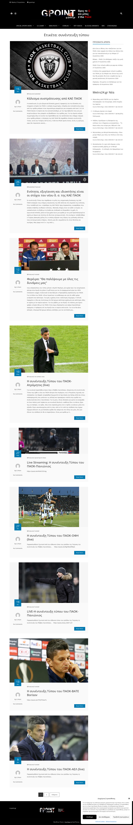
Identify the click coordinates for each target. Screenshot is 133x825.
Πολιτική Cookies (100, 821)
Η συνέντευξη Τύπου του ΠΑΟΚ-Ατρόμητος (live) (49, 383)
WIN (103, 26)
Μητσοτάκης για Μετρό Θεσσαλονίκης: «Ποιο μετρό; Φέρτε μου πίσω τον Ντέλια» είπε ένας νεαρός (108, 134)
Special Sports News (24, 26)
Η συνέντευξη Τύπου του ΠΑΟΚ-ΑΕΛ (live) (55, 769)
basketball (37, 94)
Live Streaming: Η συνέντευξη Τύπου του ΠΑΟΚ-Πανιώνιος (55, 464)
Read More (79, 129)
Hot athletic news (39, 376)
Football (36, 274)
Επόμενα (54, 795)
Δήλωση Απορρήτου (111, 821)
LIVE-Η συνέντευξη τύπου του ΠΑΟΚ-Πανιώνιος (52, 613)
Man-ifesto (53, 26)
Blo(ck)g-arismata (92, 26)
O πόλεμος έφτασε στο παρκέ (102, 111)
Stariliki (66, 26)
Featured (31, 94)
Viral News (67, 822)
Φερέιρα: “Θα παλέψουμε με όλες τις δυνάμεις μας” (52, 281)
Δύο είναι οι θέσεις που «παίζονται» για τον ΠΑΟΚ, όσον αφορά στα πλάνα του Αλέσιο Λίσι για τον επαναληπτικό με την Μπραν (108, 51)
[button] (129, 798)
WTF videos (78, 26)
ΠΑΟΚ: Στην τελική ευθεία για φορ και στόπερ (108, 65)
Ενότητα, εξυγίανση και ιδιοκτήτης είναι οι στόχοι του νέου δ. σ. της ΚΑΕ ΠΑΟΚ (55, 193)
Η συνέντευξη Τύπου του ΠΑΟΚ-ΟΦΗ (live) (53, 537)
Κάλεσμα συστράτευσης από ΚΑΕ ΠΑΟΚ (54, 98)
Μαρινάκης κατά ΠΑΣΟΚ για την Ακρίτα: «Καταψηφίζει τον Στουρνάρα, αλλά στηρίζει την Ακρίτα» (107, 101)
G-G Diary (40, 26)
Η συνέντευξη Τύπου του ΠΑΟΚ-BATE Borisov (53, 693)
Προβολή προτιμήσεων (121, 817)
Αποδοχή (89, 817)
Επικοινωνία (112, 26)
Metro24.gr (100, 107)
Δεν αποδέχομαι (104, 817)
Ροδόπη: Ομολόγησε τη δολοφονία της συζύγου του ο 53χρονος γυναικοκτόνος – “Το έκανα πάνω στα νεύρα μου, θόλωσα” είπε (107, 123)
